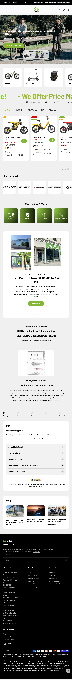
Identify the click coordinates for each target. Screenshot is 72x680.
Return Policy (32, 575)
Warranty (52, 572)
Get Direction (36, 304)
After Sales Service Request (58, 584)
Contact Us (6, 554)
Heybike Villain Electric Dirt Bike (12, 138)
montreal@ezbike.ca (9, 623)
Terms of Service (33, 584)
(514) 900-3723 (7, 620)
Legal (29, 572)
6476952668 (36, 552)
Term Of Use (53, 575)
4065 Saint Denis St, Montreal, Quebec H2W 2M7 (10, 615)
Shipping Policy (33, 581)
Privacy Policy (32, 587)
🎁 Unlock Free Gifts (13, 46)
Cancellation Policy (34, 578)
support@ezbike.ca (9, 587)
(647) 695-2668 (7, 585)
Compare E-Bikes (8, 640)
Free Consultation (9, 637)
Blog (4, 634)
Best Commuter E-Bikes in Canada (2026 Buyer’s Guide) (14, 522)
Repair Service (53, 578)
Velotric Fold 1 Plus (39, 137)
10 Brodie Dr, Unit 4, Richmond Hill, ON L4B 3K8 (10, 579)
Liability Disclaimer (55, 581)
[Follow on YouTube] (9, 643)
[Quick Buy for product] (24, 141)
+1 (42, 145)
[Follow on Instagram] (5, 643)
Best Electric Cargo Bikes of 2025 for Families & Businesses (57, 522)
